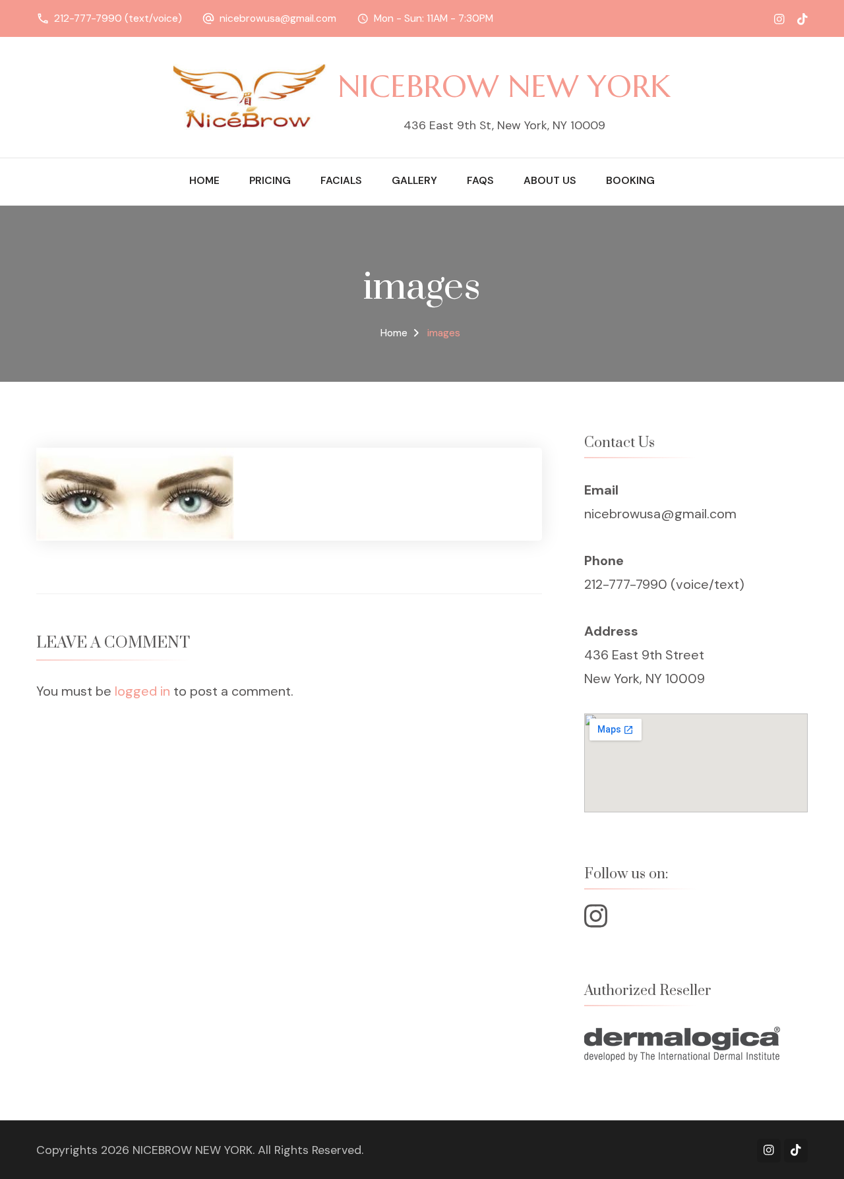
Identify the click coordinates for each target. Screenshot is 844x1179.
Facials (341, 180)
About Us (550, 180)
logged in (142, 691)
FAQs (480, 180)
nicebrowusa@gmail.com (278, 18)
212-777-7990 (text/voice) (118, 18)
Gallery (414, 180)
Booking (630, 180)
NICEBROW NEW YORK (504, 86)
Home (204, 180)
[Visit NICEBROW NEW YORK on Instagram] (595, 921)
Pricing (270, 180)
